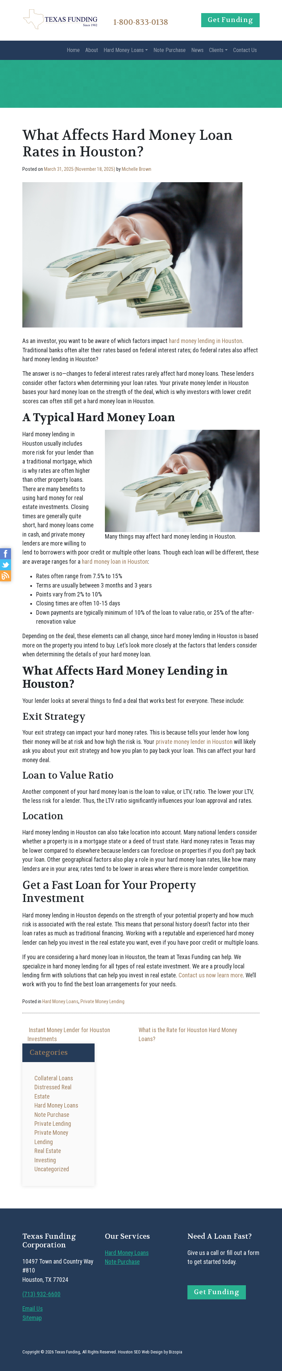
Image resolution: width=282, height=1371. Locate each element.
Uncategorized (51, 1169)
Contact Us (245, 50)
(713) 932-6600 (41, 1294)
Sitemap (32, 1318)
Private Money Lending (102, 1002)
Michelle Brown (136, 169)
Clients (216, 50)
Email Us (32, 1308)
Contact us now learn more (210, 975)
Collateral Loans (53, 1078)
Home (73, 50)
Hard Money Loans (124, 50)
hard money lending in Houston (205, 340)
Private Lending (52, 1123)
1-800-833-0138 (140, 22)
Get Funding (230, 19)
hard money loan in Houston (115, 561)
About (91, 50)
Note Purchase (169, 50)
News (197, 50)
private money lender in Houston (194, 741)
